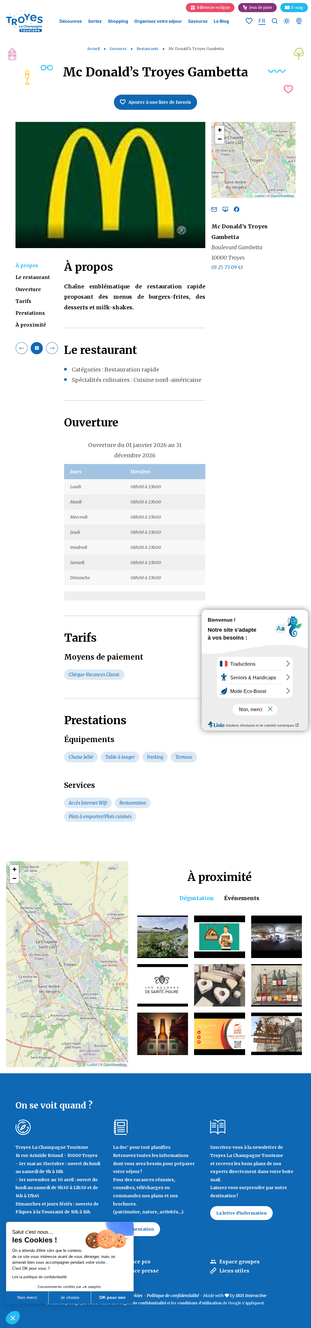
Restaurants (148, 48)
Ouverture (28, 289)
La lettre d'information (241, 1213)
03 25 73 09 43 (227, 267)
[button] (12, 1317)
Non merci (27, 1297)
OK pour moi (112, 1297)
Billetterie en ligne (213, 7)
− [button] (220, 139)
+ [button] (220, 130)
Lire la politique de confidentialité (39, 1277)
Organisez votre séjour (158, 21)
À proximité (30, 325)
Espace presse (140, 1271)
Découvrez (71, 21)
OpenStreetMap (282, 195)
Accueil (93, 48)
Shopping (118, 21)
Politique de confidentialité (173, 1295)
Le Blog (221, 21)
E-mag (297, 7)
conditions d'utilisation (199, 1303)
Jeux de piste (260, 7)
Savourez (198, 21)
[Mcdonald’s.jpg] (110, 185)
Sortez (95, 21)
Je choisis (69, 1297)
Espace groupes (239, 1262)
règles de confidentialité (142, 1303)
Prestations (30, 313)
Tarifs (23, 301)
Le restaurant (32, 277)
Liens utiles (234, 1271)
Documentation (136, 1229)
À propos (26, 265)
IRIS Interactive (251, 1295)
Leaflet (260, 195)
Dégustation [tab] (196, 898)
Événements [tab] (241, 898)
